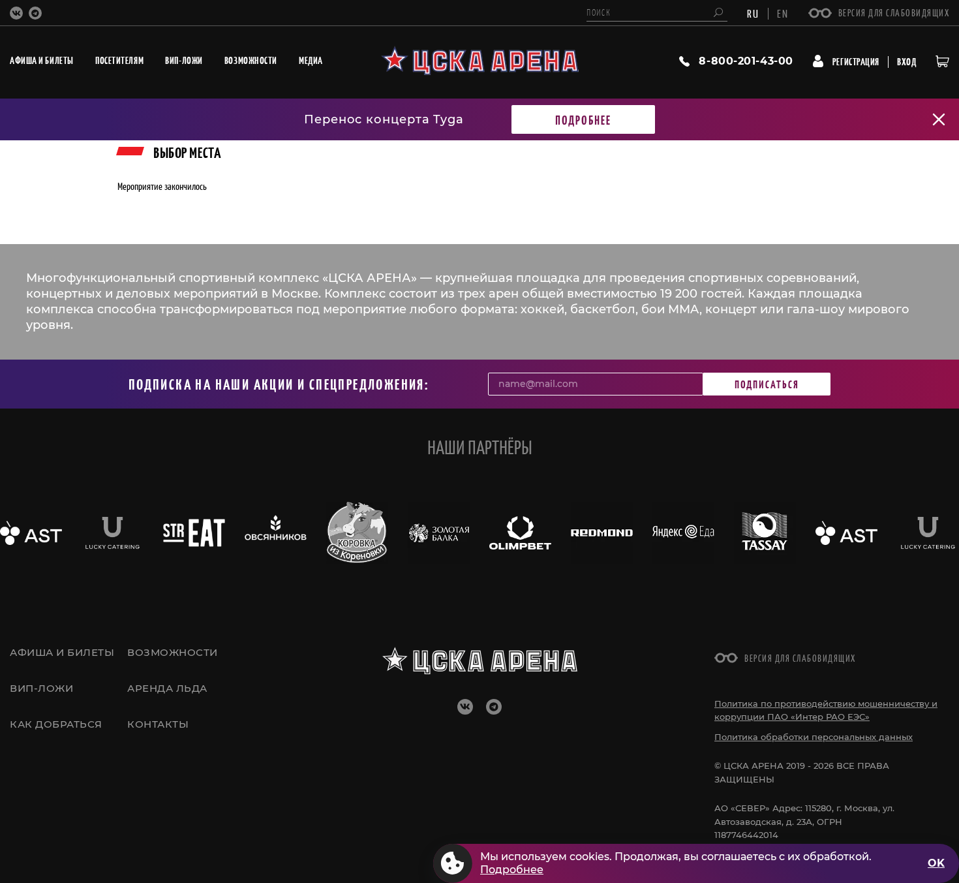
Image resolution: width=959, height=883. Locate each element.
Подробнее (583, 119)
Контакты (158, 724)
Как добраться (56, 724)
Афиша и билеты (62, 652)
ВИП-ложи (41, 688)
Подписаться (767, 384)
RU (753, 13)
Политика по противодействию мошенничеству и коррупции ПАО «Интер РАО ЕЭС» (825, 710)
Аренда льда (167, 688)
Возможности (172, 652)
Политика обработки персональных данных (813, 737)
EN (783, 13)
